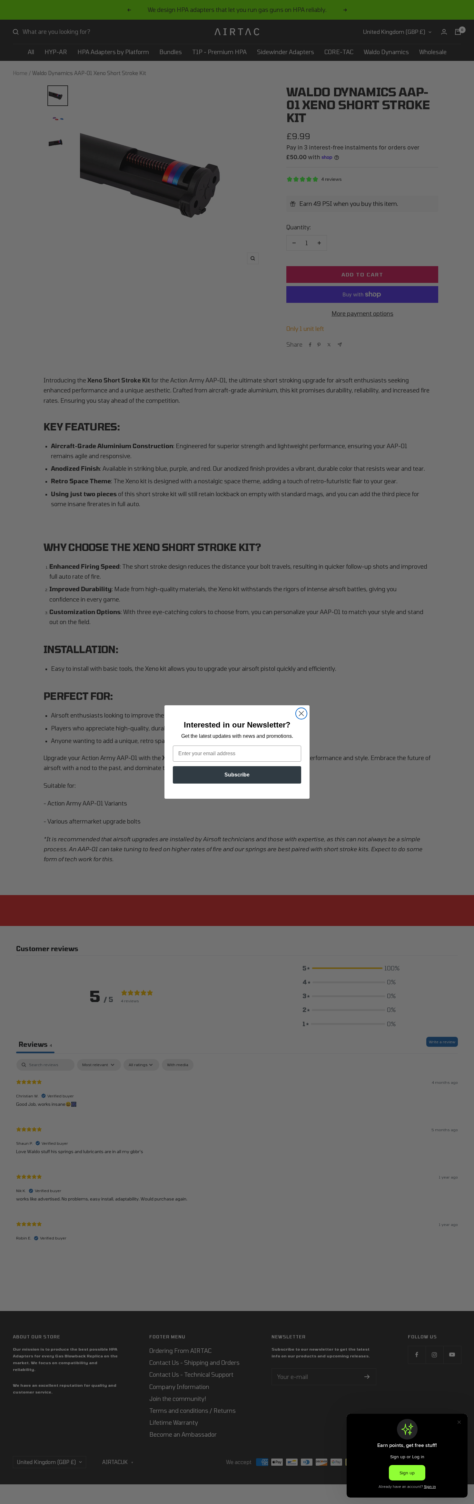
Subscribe (237, 774)
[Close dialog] (301, 713)
